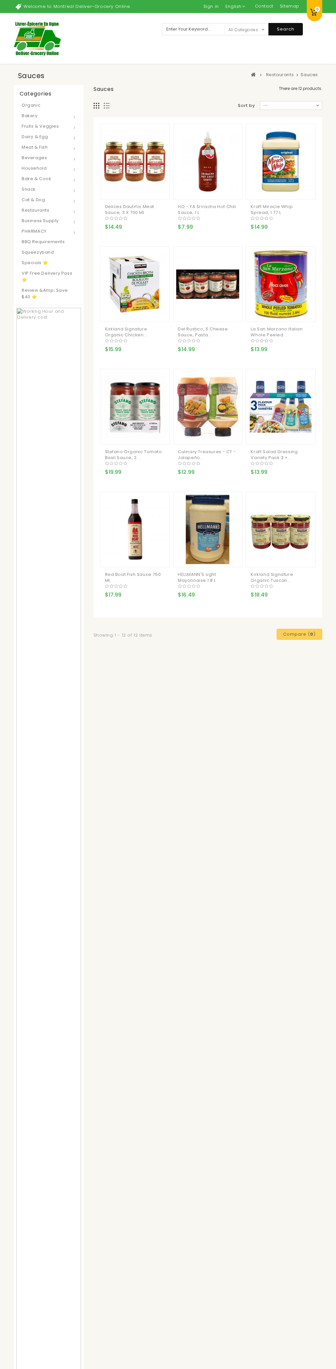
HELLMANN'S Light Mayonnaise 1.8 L (197, 577)
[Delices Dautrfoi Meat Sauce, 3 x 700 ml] (134, 161)
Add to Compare (124, 189)
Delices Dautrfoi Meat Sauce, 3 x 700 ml (130, 209)
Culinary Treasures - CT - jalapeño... (207, 455)
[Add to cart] (111, 189)
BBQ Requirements (43, 242)
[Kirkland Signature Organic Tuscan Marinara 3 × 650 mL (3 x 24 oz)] (280, 529)
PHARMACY (34, 231)
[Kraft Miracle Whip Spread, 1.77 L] (280, 161)
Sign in (211, 6)
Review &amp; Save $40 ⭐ (45, 293)
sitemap (289, 6)
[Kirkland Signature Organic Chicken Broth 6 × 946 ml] (134, 284)
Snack (29, 189)
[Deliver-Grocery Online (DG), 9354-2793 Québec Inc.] (37, 38)
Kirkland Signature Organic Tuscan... (272, 577)
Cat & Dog (33, 200)
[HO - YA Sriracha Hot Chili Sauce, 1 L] (207, 161)
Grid (97, 106)
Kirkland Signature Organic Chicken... (126, 332)
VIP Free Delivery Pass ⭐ (47, 276)
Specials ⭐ (35, 263)
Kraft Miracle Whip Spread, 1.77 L (272, 209)
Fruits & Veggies (40, 126)
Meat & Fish (35, 147)
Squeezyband (38, 252)
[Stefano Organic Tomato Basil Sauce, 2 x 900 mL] (134, 406)
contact (264, 6)
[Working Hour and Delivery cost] (48, 992)
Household (34, 168)
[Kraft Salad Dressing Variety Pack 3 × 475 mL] (280, 406)
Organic (31, 105)
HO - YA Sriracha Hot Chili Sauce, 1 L (207, 209)
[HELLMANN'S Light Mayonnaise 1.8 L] (207, 529)
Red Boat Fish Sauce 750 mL (133, 577)
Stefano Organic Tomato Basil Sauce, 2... (133, 455)
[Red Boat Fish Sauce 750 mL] (134, 529)
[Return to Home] (253, 74)
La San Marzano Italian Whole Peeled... (277, 332)
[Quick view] (137, 189)
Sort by (246, 105)
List (107, 106)
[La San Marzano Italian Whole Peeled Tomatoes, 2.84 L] (280, 284)
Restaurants (36, 210)
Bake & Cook (37, 179)
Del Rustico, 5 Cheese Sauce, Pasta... (203, 332)
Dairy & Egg (35, 137)
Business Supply (40, 221)
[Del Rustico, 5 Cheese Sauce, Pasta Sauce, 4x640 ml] (207, 284)
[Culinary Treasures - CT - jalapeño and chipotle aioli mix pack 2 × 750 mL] (207, 406)
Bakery (30, 116)
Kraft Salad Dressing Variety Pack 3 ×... (274, 455)
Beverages (34, 158)
